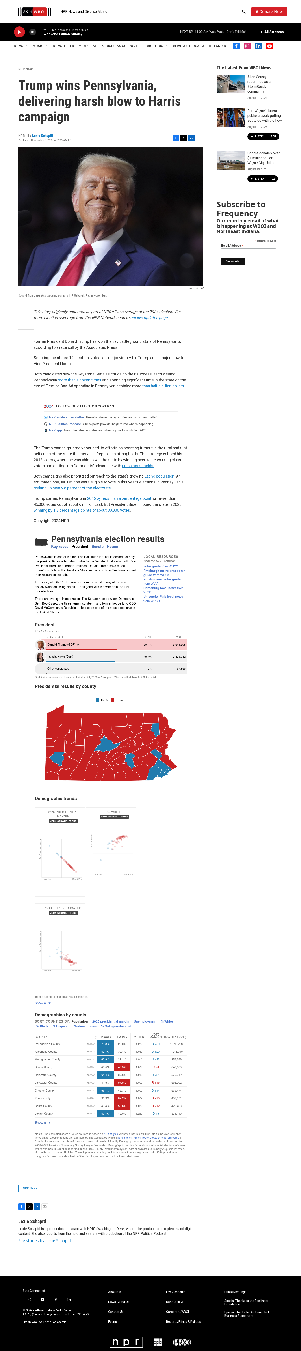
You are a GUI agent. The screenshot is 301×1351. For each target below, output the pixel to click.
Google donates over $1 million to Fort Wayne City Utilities (263, 158)
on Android (59, 1322)
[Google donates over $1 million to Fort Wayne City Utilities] (231, 160)
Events (113, 1321)
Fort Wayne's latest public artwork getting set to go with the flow (264, 116)
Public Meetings (235, 1292)
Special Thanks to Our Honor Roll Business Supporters (246, 1314)
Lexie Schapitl (42, 135)
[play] (19, 32)
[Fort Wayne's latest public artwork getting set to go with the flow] (231, 117)
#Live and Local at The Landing (201, 46)
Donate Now (271, 11)
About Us (155, 46)
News (18, 46)
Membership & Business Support (108, 46)
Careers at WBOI (177, 1312)
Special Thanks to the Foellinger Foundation (246, 1302)
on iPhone (45, 1322)
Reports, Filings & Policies (183, 1321)
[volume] (32, 32)
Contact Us (115, 1312)
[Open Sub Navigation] (26, 46)
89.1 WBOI (83, 1314)
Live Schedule (175, 1292)
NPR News (26, 69)
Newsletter (63, 46)
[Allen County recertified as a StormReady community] (231, 84)
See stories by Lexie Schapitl (44, 1240)
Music (38, 46)
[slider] (39, 32)
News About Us (118, 1302)
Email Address (232, 246)
